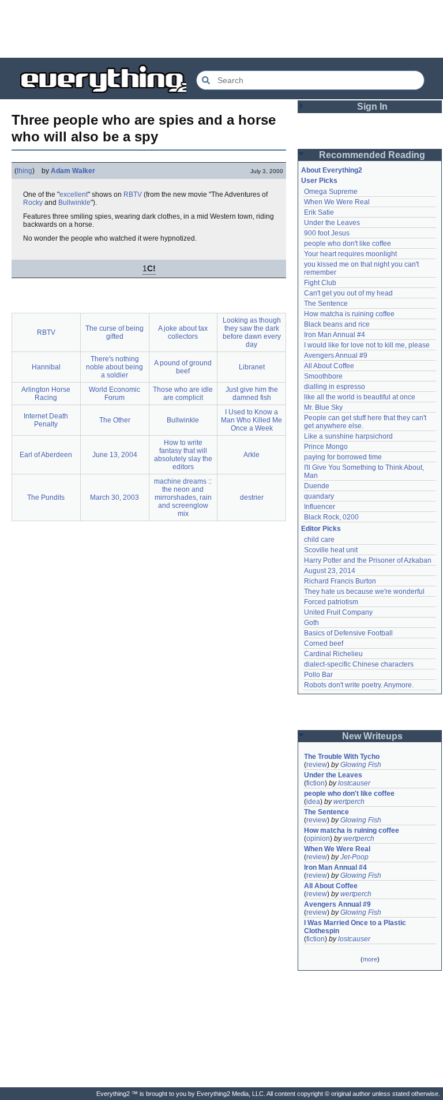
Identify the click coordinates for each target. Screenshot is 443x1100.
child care (319, 540)
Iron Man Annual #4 (334, 335)
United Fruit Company (338, 612)
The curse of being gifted (114, 332)
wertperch (349, 802)
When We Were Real (337, 202)
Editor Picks (321, 529)
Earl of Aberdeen (46, 455)
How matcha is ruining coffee (349, 314)
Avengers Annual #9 (335, 355)
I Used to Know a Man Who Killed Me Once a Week (251, 420)
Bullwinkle (74, 203)
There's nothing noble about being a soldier (114, 367)
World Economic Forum (114, 394)
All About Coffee (329, 366)
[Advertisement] (221, 29)
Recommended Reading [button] (372, 155)
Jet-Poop (354, 857)
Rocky (33, 203)
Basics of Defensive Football (348, 633)
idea (313, 802)
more (370, 959)
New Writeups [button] (372, 736)
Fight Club (320, 283)
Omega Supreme (331, 192)
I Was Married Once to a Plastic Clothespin (356, 927)
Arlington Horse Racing (45, 394)
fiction (315, 783)
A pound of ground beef (183, 367)
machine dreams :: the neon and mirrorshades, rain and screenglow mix (183, 497)
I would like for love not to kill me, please (367, 345)
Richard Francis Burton (340, 581)
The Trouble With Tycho (342, 757)
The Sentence (326, 304)
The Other (114, 420)
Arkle (251, 455)
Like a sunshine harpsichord (348, 436)
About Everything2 (331, 170)
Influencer (319, 507)
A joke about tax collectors (183, 332)
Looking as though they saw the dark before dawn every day (252, 332)
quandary (319, 496)
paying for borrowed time (343, 457)
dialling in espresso (334, 387)
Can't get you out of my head (348, 293)
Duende (316, 486)
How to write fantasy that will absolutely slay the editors (183, 455)
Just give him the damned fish (252, 394)
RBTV (132, 194)
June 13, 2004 (114, 455)
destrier (252, 497)
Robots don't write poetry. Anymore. (359, 685)
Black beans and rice (337, 324)
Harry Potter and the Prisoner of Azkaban (367, 560)
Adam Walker (73, 171)
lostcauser (354, 783)
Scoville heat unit (331, 550)
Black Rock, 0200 (331, 517)
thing (24, 171)
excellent (73, 194)
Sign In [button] (372, 106)
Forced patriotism (331, 602)
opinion (318, 839)
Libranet (252, 367)
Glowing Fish (360, 765)
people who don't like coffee (347, 244)
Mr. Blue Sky (323, 407)
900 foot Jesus (327, 233)
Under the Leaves (332, 223)
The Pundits (46, 497)
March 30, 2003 (114, 497)
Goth (311, 623)
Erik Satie (319, 212)
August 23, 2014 (329, 571)
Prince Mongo (326, 447)
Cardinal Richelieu (333, 654)
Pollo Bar (318, 675)
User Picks (319, 181)
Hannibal (46, 367)
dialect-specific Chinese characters (359, 664)
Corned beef (323, 643)
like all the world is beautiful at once (359, 397)
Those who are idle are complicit (183, 394)
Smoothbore (323, 376)
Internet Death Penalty (46, 420)
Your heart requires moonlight (350, 254)
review (316, 765)
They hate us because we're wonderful (364, 592)
